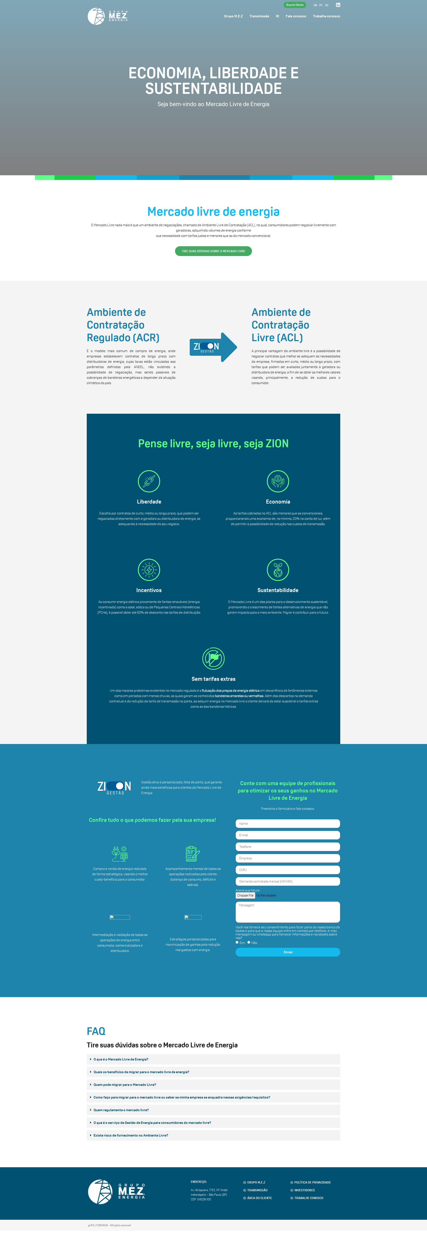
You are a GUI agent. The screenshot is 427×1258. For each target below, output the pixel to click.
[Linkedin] (338, 5)
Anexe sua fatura (248, 890)
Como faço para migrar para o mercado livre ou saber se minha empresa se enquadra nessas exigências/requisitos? (182, 1097)
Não (254, 942)
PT (321, 5)
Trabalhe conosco (326, 16)
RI (277, 16)
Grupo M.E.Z (233, 16)
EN (315, 5)
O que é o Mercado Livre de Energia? (121, 1059)
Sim (242, 942)
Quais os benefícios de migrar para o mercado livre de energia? (141, 1072)
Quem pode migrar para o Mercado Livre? (125, 1084)
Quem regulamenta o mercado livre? (121, 1110)
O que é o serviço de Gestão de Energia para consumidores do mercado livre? (152, 1122)
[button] (213, 1060)
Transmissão (259, 16)
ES (326, 5)
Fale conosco (296, 16)
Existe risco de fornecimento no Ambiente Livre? (131, 1135)
